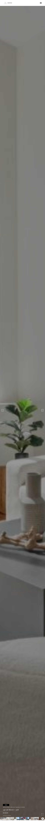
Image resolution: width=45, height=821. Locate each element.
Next (42, 410)
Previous (2, 410)
